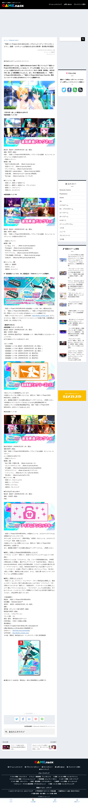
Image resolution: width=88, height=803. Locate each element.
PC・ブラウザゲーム (66, 209)
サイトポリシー (48, 767)
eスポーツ (63, 220)
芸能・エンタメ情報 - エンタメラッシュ (66, 776)
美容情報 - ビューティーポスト (48, 779)
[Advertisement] (44, 22)
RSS (80, 92)
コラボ (62, 228)
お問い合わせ (68, 4)
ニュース (62, 231)
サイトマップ (45, 769)
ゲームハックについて (55, 4)
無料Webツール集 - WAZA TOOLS (69, 791)
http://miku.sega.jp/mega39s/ (21, 630)
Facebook (69, 92)
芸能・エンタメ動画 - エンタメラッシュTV (62, 784)
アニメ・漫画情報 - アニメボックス (41, 776)
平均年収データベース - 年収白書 (46, 791)
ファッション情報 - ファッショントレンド (23, 779)
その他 (62, 239)
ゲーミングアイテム (66, 224)
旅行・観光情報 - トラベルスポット (41, 781)
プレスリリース (50, 726)
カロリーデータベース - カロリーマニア (21, 791)
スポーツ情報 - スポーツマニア (69, 779)
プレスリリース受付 (79, 4)
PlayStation (63, 194)
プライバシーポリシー (33, 767)
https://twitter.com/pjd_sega (40, 315)
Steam (62, 197)
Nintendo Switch (38, 726)
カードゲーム (64, 213)
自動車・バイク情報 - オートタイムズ (66, 781)
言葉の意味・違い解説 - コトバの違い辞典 (44, 793)
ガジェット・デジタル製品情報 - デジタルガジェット (30, 784)
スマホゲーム (64, 205)
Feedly (74, 92)
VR (61, 201)
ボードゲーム (64, 216)
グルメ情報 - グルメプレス (19, 776)
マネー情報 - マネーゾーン (20, 781)
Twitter (64, 92)
